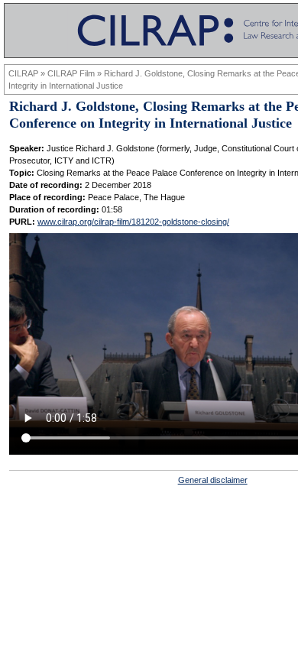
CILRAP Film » (75, 73)
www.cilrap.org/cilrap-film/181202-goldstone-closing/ (133, 221)
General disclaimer (213, 480)
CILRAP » (27, 73)
